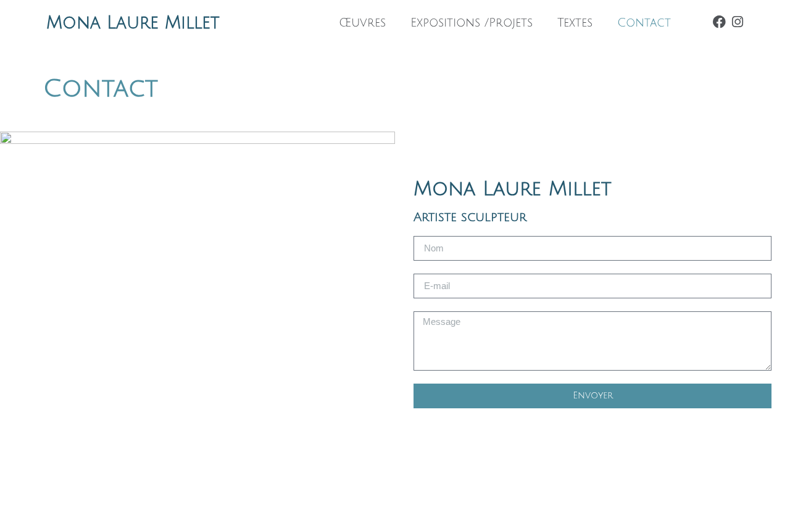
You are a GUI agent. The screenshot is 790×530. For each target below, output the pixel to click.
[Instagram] (737, 22)
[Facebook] (719, 22)
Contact (644, 23)
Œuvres (362, 23)
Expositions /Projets (471, 23)
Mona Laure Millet (132, 23)
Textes (574, 23)
